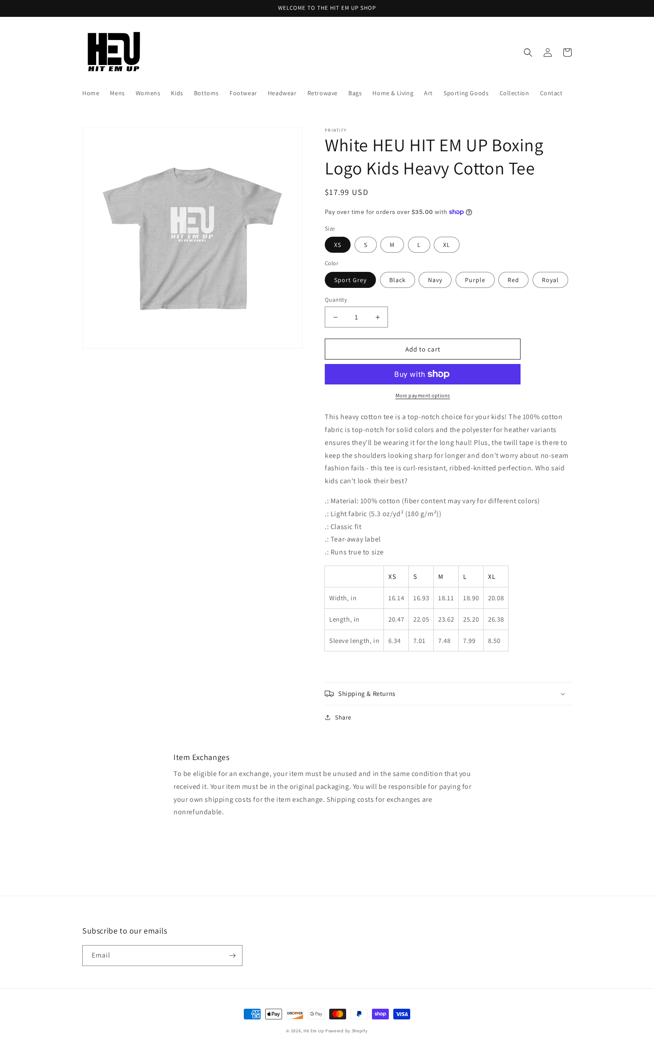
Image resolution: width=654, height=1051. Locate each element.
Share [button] (343, 717)
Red (513, 280)
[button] (528, 52)
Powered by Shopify (346, 1031)
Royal (550, 280)
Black (397, 280)
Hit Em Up (313, 1031)
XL (446, 245)
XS (337, 245)
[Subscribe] (232, 955)
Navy (435, 280)
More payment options (423, 395)
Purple (475, 280)
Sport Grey (350, 280)
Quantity (336, 299)
